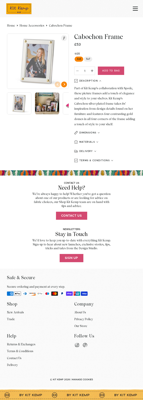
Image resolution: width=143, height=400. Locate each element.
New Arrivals (15, 312)
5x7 (88, 59)
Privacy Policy (83, 319)
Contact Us (71, 215)
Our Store (80, 326)
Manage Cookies (82, 380)
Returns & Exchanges (21, 344)
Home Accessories (32, 25)
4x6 (79, 59)
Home (11, 25)
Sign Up (71, 258)
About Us (80, 312)
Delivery (12, 365)
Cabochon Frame (60, 25)
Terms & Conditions (20, 351)
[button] (105, 133)
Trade (11, 319)
